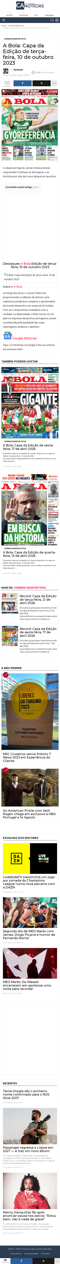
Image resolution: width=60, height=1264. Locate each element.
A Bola (26, 264)
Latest (9, 15)
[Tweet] (44, 1261)
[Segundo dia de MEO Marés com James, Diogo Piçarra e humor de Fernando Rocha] (30, 912)
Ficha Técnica (16, 1253)
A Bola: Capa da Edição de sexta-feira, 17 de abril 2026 (28, 447)
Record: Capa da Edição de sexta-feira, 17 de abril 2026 (38, 632)
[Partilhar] (21, 1261)
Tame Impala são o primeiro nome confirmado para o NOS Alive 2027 (26, 1094)
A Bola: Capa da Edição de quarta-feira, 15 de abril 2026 (29, 554)
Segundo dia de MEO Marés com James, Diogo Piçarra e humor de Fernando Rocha (29, 934)
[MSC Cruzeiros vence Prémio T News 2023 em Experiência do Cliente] (30, 711)
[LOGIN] (57, 20)
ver (35, 187)
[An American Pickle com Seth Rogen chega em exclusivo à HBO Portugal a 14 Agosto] (30, 788)
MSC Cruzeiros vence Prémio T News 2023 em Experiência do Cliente (27, 757)
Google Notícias (24, 338)
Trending (49, 15)
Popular (23, 15)
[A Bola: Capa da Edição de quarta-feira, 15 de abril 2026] (30, 509)
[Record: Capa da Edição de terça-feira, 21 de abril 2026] (10, 603)
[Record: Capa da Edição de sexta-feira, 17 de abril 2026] (10, 636)
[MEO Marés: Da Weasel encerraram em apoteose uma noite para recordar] (30, 963)
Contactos (45, 1253)
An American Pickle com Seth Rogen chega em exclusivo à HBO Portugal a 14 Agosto (29, 814)
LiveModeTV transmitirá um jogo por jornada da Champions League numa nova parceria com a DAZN (29, 882)
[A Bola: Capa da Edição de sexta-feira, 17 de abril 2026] (30, 402)
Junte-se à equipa (31, 1253)
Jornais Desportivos (15, 441)
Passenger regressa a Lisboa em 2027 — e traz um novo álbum (28, 1149)
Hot (36, 15)
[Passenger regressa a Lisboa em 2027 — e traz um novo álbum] (30, 1126)
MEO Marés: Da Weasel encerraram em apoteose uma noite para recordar (27, 985)
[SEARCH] (52, 20)
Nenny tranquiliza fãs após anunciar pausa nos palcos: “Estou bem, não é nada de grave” (29, 1215)
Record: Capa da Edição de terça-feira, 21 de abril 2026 (38, 599)
